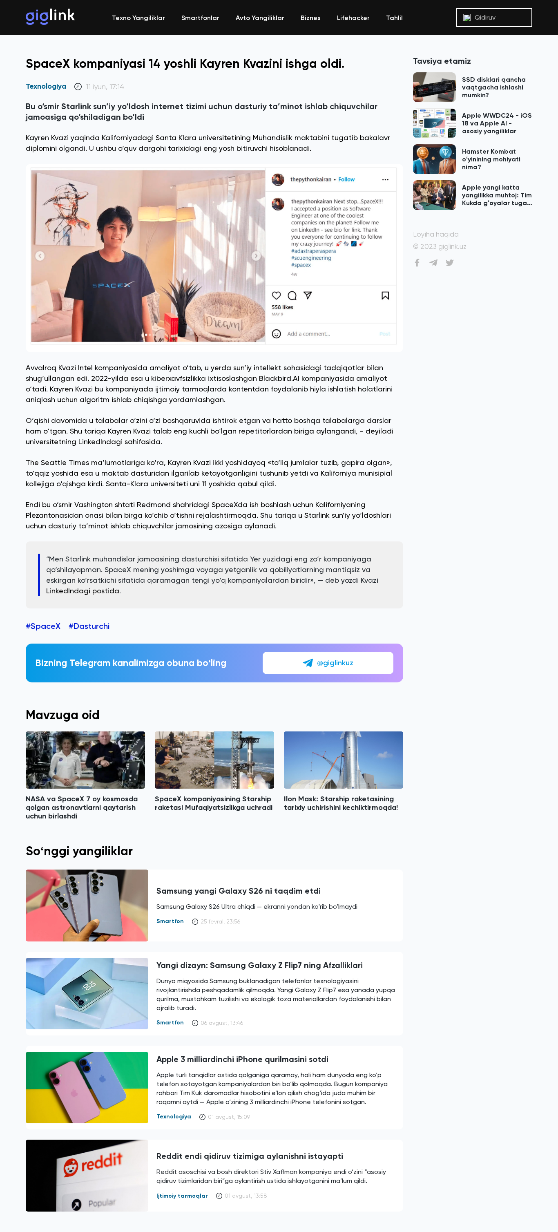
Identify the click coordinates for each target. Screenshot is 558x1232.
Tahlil (394, 18)
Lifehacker (353, 18)
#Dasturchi (89, 626)
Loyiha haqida (436, 234)
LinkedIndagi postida (82, 590)
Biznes (311, 18)
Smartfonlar (200, 18)
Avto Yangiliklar (260, 18)
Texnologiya (46, 86)
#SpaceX (43, 626)
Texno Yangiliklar (138, 18)
